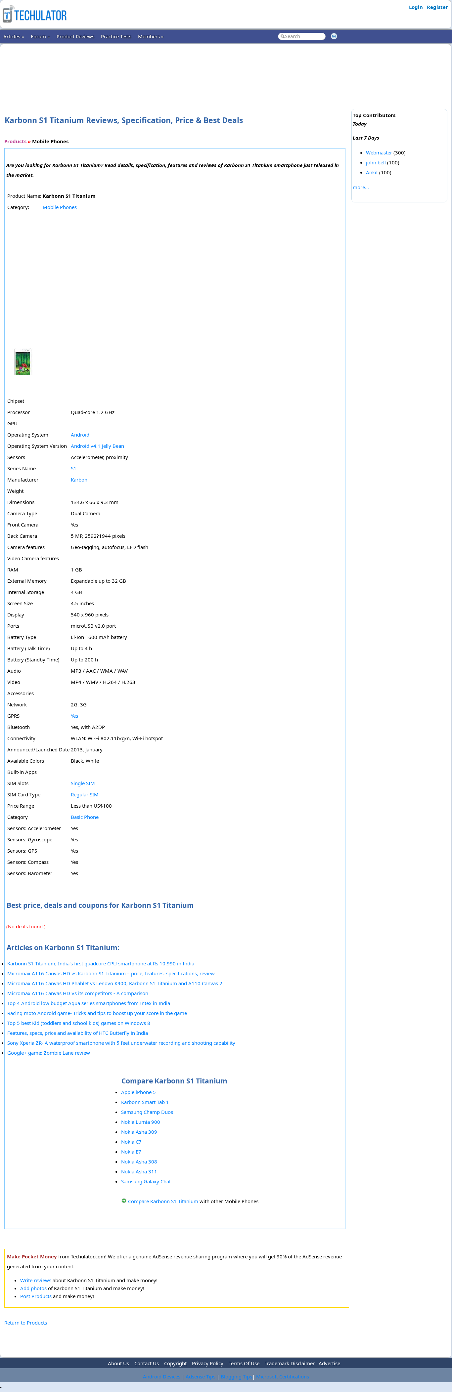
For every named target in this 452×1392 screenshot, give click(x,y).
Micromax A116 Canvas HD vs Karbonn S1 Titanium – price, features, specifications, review (111, 973)
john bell (376, 162)
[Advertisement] (176, 69)
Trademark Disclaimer (290, 1363)
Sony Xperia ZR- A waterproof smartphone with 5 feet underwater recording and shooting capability (121, 1042)
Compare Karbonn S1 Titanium (163, 1201)
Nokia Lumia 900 (140, 1121)
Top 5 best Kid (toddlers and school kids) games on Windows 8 (78, 1023)
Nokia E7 (131, 1151)
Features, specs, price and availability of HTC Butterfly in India (77, 1033)
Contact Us (146, 1363)
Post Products (36, 1296)
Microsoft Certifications (282, 1376)
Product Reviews (75, 36)
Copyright (175, 1363)
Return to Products (25, 1322)
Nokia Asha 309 (139, 1131)
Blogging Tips (236, 1376)
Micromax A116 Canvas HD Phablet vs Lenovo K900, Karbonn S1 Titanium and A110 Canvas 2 (114, 983)
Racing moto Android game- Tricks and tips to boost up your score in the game (97, 1013)
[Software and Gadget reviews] (34, 24)
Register (437, 7)
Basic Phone (85, 817)
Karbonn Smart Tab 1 (145, 1102)
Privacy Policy (207, 1363)
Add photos (33, 1288)
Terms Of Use (244, 1363)
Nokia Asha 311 (139, 1171)
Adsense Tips (200, 1376)
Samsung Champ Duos (147, 1112)
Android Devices (161, 1376)
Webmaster (379, 152)
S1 (73, 468)
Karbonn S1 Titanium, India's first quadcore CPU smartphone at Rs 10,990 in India (100, 963)
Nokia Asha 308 (139, 1161)
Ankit (372, 172)
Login (416, 7)
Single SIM (83, 783)
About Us (118, 1363)
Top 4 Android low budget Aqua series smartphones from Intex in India (88, 1003)
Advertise (329, 1363)
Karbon (79, 479)
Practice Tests (116, 36)
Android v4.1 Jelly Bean (97, 446)
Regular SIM (85, 794)
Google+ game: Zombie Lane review (48, 1052)
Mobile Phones (60, 207)
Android (80, 434)
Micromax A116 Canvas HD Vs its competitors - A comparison (77, 993)
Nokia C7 (131, 1141)
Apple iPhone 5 (138, 1092)
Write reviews (35, 1280)
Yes (74, 715)
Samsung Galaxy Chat (146, 1181)
